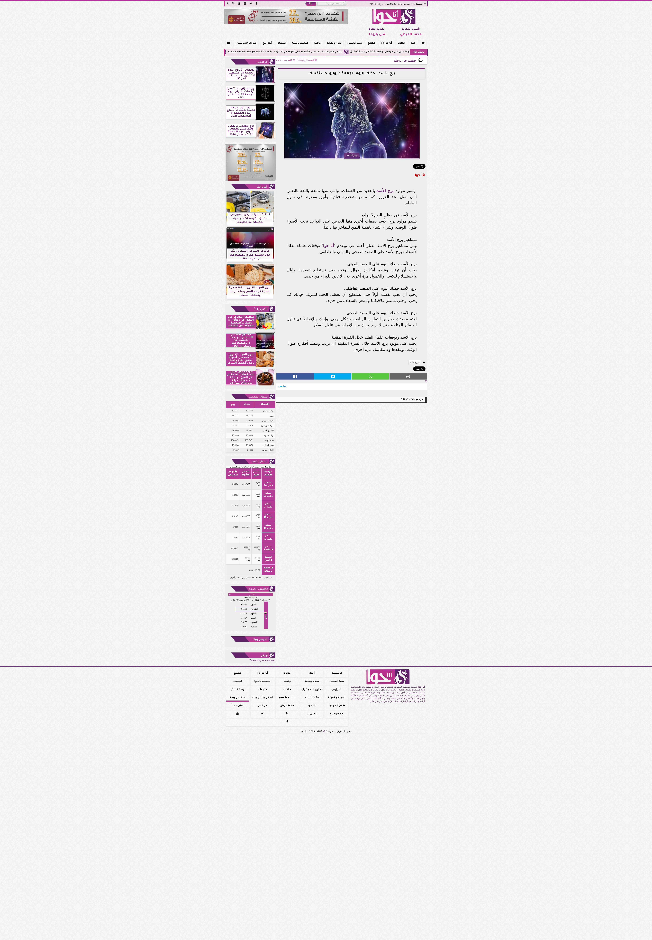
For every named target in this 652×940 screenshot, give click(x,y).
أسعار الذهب (259, 461)
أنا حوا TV (386, 43)
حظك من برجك (405, 61)
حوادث (401, 43)
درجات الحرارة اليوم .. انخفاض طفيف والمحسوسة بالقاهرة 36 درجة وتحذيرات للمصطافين (236, 52)
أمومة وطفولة (336, 697)
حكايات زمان (287, 706)
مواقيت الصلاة (258, 589)
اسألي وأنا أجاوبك (262, 697)
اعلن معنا (237, 706)
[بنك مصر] (286, 16)
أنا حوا (328, 245)
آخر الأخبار (262, 62)
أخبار (413, 43)
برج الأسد (385, 190)
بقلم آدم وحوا (337, 706)
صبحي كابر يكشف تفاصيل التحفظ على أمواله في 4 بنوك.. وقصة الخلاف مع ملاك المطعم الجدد (354, 52)
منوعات (262, 689)
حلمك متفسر (287, 697)
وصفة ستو (237, 689)
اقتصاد (282, 43)
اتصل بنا (312, 714)
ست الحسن (354, 43)
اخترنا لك (262, 187)
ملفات (287, 689)
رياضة (317, 43)
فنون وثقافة (334, 43)
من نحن (262, 706)
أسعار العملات (258, 397)
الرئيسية (337, 673)
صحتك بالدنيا (300, 43)
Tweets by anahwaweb (262, 661)
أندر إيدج (267, 43)
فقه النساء (312, 697)
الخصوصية (336, 714)
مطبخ (371, 43)
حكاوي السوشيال (246, 43)
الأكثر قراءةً (261, 309)
